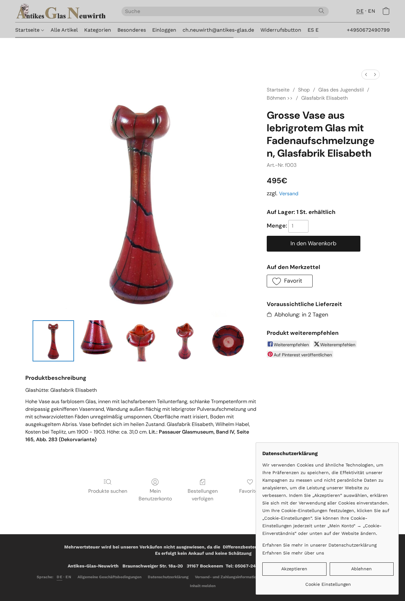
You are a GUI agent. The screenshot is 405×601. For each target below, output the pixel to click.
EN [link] (68, 577)
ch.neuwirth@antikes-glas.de (218, 30)
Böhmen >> (280, 98)
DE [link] (59, 577)
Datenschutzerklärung (168, 577)
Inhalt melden (202, 586)
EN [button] (371, 11)
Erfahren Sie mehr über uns (293, 552)
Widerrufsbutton (280, 30)
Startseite (28, 30)
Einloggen (164, 30)
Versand (288, 193)
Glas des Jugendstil (341, 89)
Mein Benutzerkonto (155, 495)
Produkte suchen (107, 491)
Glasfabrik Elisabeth (324, 98)
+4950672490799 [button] (368, 30)
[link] (328, 582)
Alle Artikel (64, 30)
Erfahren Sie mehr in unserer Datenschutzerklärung (319, 545)
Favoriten (250, 491)
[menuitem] (366, 74)
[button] (62, 11)
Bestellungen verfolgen (203, 495)
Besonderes (131, 30)
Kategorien (97, 30)
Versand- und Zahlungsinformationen (229, 577)
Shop (304, 89)
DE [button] (360, 11)
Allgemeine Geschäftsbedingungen (109, 577)
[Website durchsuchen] (321, 10)
